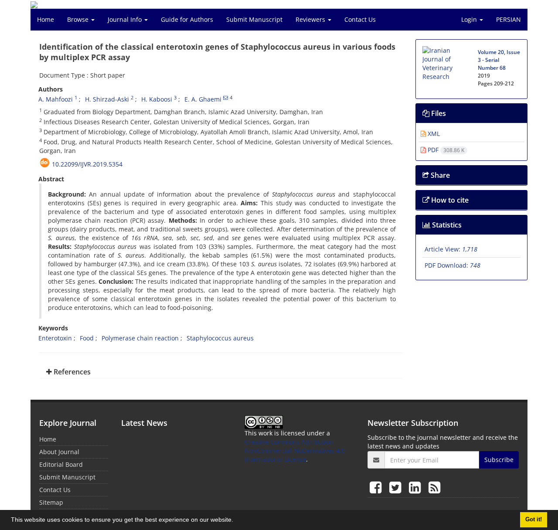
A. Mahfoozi (55, 99)
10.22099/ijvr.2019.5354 (87, 164)
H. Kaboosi (156, 99)
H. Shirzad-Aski (107, 99)
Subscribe (499, 459)
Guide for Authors (187, 19)
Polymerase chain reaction (140, 338)
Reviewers (311, 19)
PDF (445, 150)
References (71, 372)
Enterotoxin (55, 338)
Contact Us (360, 19)
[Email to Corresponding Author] (225, 98)
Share (439, 175)
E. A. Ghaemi (202, 99)
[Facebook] (377, 487)
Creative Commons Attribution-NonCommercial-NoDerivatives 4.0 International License (295, 450)
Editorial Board (61, 464)
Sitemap (51, 502)
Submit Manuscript (254, 19)
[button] (236, 521)
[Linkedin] (416, 487)
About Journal (59, 452)
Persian (508, 19)
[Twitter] (397, 487)
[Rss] (434, 487)
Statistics (446, 225)
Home (45, 19)
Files (437, 113)
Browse (78, 19)
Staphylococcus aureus (220, 338)
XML (433, 133)
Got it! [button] (533, 519)
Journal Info (125, 19)
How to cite (449, 200)
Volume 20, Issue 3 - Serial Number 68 (499, 59)
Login (470, 19)
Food (87, 338)
